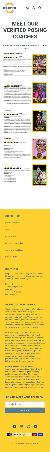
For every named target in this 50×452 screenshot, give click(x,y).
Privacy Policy (11, 257)
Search (8, 229)
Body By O (21, 443)
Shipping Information (14, 243)
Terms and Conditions (14, 250)
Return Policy (10, 236)
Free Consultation (12, 223)
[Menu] (45, 8)
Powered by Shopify (31, 443)
